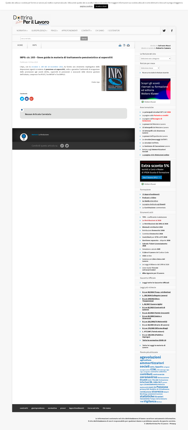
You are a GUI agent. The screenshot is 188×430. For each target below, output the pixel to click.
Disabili (143, 379)
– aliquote (156, 240)
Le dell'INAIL (150, 143)
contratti (86, 30)
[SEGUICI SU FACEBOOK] (172, 31)
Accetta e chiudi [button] (101, 6)
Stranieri (158, 396)
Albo (153, 273)
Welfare (159, 402)
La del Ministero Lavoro (154, 124)
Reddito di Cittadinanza (159, 389)
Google (62, 146)
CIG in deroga (161, 370)
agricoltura (145, 360)
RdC (148, 389)
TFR (141, 401)
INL (151, 382)
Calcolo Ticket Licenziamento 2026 (154, 245)
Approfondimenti (76, 408)
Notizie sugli (154, 150)
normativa (22, 30)
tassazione (145, 398)
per (154, 237)
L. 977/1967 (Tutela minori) (153, 331)
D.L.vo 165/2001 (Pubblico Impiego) (152, 336)
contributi (146, 374)
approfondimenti (70, 30)
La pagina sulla (155, 115)
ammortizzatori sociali (152, 364)
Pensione (162, 387)
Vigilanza (150, 401)
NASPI (151, 387)
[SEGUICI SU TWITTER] (164, 31)
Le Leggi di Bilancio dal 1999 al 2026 (155, 264)
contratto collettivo (158, 372)
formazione (163, 380)
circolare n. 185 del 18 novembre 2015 (47, 67)
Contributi (152, 234)
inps (34, 45)
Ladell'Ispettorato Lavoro (155, 136)
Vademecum (153, 260)
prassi (54, 30)
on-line (147, 256)
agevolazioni (150, 357)
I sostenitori (114, 30)
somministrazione (155, 394)
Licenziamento (151, 384)
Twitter (67, 146)
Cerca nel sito (93, 408)
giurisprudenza (39, 30)
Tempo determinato (158, 399)
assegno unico (145, 370)
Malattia (161, 384)
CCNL (153, 369)
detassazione (163, 377)
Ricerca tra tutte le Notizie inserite (155, 72)
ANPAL (152, 367)
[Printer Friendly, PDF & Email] (124, 45)
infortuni (144, 382)
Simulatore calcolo (151, 249)
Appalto (159, 366)
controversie (158, 374)
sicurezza (157, 391)
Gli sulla (153, 132)
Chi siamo (99, 30)
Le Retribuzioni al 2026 (151, 220)
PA (155, 387)
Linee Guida (150, 269)
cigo (167, 370)
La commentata (153, 207)
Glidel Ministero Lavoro (155, 127)
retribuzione (145, 392)
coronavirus (148, 377)
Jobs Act (157, 382)
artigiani (166, 367)
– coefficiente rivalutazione (154, 217)
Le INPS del (156, 112)
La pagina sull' (152, 120)
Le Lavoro (156, 146)
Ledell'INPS (154, 139)
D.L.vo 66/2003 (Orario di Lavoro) (155, 325)
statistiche (147, 396)
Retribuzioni (153, 230)
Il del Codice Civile (155, 252)
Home (20, 45)
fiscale (155, 380)
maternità (144, 387)
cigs (141, 372)
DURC (150, 380)
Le (155, 224)
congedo (146, 372)
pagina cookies (86, 6)
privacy (143, 389)
